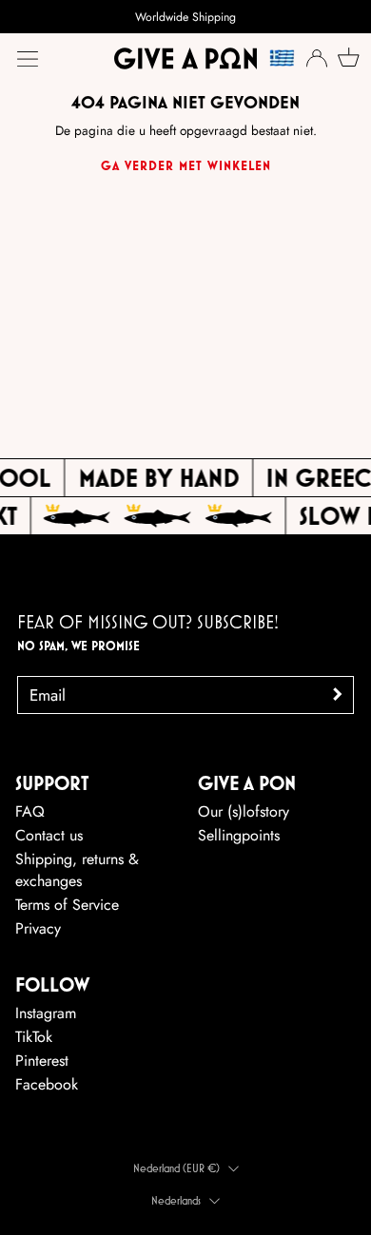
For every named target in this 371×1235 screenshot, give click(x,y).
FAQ (30, 811)
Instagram (45, 1013)
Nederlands (176, 1200)
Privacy (38, 928)
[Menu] (27, 59)
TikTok (33, 1037)
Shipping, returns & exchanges (77, 870)
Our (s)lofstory (243, 811)
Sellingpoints (239, 835)
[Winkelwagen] (346, 57)
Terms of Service (67, 905)
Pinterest (41, 1060)
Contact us (49, 835)
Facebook (46, 1084)
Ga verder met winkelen (186, 165)
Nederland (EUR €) (176, 1168)
